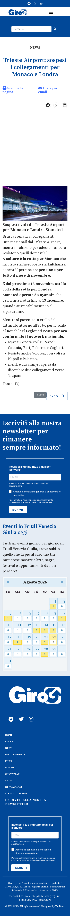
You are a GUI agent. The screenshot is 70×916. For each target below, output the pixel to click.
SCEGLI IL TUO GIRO (17, 793)
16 (63, 627)
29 (54, 651)
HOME (9, 735)
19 (29, 639)
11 (19, 627)
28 (46, 651)
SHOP (8, 780)
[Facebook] (29, 4)
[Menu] (51, 12)
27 (37, 651)
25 (19, 651)
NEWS (8, 748)
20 (37, 639)
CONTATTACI (12, 774)
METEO (9, 767)
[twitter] (20, 715)
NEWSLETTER (13, 786)
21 (46, 639)
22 (54, 639)
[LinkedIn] (64, 105)
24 (9, 651)
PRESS (9, 761)
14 (46, 627)
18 (19, 639)
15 (54, 627)
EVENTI (9, 741)
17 (9, 639)
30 (63, 651)
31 (9, 663)
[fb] (10, 715)
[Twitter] (35, 4)
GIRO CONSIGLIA (15, 754)
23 (63, 639)
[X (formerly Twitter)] (56, 105)
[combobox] (31, 29)
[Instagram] (41, 4)
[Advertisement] (35, 148)
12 (29, 627)
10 (9, 627)
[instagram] (30, 715)
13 (37, 627)
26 (29, 651)
